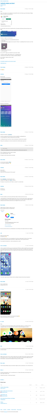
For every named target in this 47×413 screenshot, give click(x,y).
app (6, 403)
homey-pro (3, 388)
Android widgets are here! (7, 3)
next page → (2, 379)
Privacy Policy (19, 409)
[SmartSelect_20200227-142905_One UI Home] (4, 46)
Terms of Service (13, 409)
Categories (4, 409)
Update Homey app (3, 63)
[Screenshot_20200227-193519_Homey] (5, 116)
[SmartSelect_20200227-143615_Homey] (8, 33)
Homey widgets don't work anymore (6, 390)
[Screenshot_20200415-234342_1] (16, 335)
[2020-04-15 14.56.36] (5, 264)
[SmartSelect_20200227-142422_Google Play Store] (6, 21)
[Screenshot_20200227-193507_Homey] (5, 90)
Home (1, 409)
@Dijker (10, 162)
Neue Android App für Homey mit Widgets (7, 398)
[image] (10, 218)
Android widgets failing (4, 387)
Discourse (5, 411)
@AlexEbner (10, 134)
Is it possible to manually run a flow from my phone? (8, 61)
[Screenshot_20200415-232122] (5, 303)
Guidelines (8, 409)
